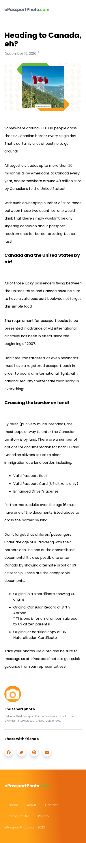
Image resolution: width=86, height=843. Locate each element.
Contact (51, 805)
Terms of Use (19, 816)
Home (13, 805)
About (31, 805)
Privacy (43, 816)
